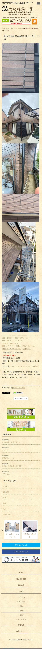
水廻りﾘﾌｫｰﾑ (6, 473)
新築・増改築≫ (7, 338)
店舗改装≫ (27, 349)
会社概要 (21, 625)
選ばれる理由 (21, 579)
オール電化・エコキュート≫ (12, 340)
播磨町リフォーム (8, 457)
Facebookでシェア (21, 552)
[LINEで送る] (18, 393)
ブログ (9, 28)
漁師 (4, 509)
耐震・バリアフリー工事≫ (11, 346)
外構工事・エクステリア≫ (11, 349)
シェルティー (6, 449)
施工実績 (20, 28)
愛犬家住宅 (7, 514)
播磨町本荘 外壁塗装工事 (11, 441)
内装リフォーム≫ (29, 346)
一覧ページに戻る (21, 398)
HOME (3, 28)
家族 (4, 497)
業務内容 (21, 585)
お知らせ (14, 28)
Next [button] (40, 530)
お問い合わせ (21, 631)
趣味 (4, 503)
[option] (12, 529)
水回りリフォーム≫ (22, 338)
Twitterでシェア (22, 545)
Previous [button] (2, 530)
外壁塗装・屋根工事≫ (10, 343)
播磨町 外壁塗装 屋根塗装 (12, 465)
